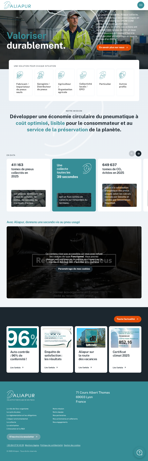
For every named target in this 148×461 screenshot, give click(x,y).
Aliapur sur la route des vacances (88, 355)
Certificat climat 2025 (121, 353)
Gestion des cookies (72, 445)
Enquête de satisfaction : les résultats (53, 355)
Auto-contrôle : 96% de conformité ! (19, 355)
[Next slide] (138, 153)
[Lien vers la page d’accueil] (18, 5)
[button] (139, 452)
